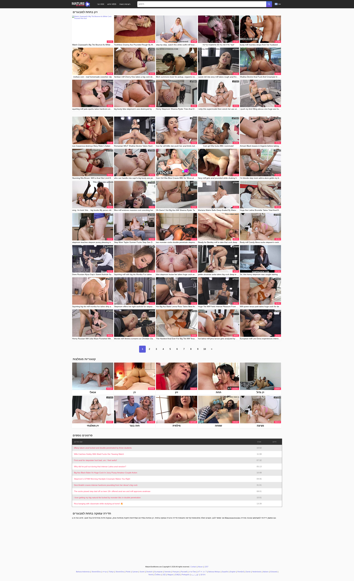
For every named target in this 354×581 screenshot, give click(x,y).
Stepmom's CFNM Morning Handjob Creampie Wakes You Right (102, 479)
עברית (105, 572)
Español (225, 572)
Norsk (151, 575)
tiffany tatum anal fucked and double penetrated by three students (103, 448)
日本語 (177, 575)
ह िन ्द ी (202, 572)
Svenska (167, 572)
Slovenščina (96, 572)
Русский (184, 572)
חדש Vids (111, 4)
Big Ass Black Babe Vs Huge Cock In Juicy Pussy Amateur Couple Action (105, 473)
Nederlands (256, 572)
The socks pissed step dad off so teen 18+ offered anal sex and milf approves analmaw (112, 491)
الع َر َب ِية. (195, 575)
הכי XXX (100, 4)
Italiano (266, 572)
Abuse (200, 567)
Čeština (158, 575)
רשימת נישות (124, 4)
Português (185, 575)
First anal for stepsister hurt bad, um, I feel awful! (95, 460)
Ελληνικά (273, 572)
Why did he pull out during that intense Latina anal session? (100, 466)
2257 (206, 567)
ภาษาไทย (192, 572)
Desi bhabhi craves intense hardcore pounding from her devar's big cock (105, 485)
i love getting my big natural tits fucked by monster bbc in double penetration (107, 497)
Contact (193, 567)
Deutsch (149, 572)
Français (176, 572)
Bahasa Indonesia (83, 572)
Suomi (142, 572)
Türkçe (111, 572)
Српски (135, 572)
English (233, 572)
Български (158, 572)
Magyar (170, 575)
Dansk (248, 572)
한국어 (203, 575)
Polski (128, 572)
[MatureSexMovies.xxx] (81, 4)
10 (204, 349)
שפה (279, 4)
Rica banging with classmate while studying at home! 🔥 (98, 504)
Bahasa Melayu (214, 572)
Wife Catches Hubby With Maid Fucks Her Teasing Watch (99, 454)
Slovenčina (120, 572)
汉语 (164, 575)
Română (240, 572)
